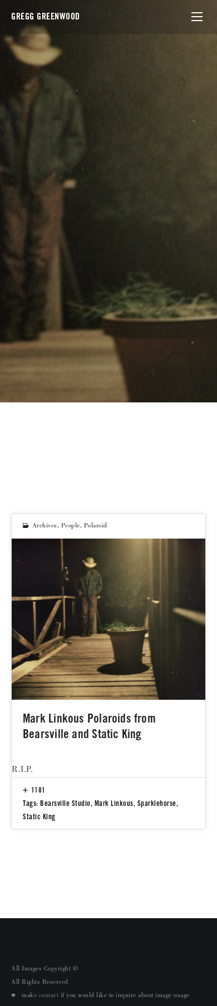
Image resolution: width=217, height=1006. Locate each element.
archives (44, 526)
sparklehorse (156, 803)
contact (49, 996)
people (70, 526)
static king (39, 816)
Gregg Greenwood (45, 16)
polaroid (95, 526)
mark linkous (114, 803)
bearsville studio (65, 803)
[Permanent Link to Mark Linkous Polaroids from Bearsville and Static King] (108, 619)
